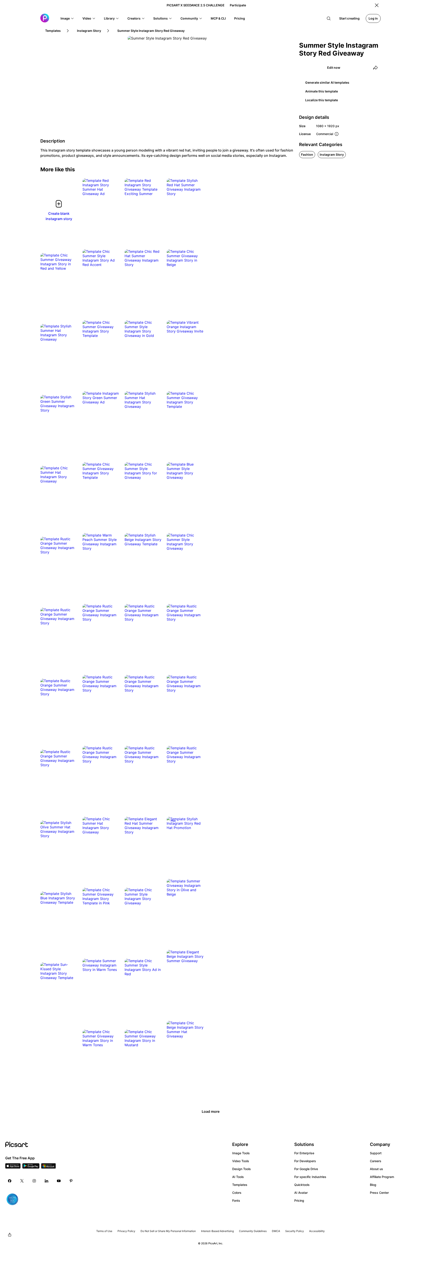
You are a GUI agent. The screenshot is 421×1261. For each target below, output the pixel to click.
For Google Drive (306, 1169)
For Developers (305, 1161)
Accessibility (317, 1231)
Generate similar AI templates (327, 82)
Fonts (236, 1200)
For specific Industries (310, 1177)
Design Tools (241, 1169)
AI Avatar (301, 1192)
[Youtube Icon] (58, 1180)
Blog (373, 1185)
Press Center (379, 1192)
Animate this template (321, 91)
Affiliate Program (382, 1177)
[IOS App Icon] (13, 1167)
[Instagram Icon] (34, 1180)
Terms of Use (104, 1231)
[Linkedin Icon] (46, 1180)
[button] (67, 18)
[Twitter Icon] (22, 1180)
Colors (236, 1192)
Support (376, 1153)
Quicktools (302, 1185)
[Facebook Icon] (9, 1180)
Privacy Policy (126, 1231)
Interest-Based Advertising (217, 1231)
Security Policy (294, 1231)
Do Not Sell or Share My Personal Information (168, 1231)
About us (376, 1169)
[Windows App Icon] (48, 1167)
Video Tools (240, 1161)
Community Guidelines (253, 1231)
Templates (239, 1185)
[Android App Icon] (30, 1167)
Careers (375, 1161)
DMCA (276, 1231)
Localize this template (321, 100)
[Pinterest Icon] (71, 1180)
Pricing (299, 1200)
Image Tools (241, 1153)
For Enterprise (304, 1153)
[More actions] (113, 189)
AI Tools (238, 1177)
